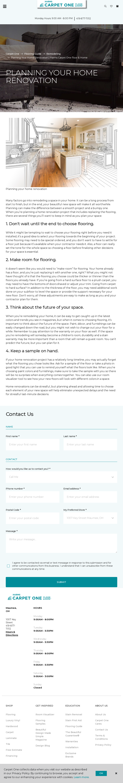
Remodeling (53, 53)
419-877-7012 (83, 18)
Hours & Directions (12, 633)
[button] (105, 6)
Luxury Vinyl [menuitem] (13, 720)
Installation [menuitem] (71, 747)
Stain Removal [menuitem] (73, 714)
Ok (101, 773)
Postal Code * (13, 510)
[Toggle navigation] (5, 6)
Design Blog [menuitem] (43, 745)
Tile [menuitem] (8, 744)
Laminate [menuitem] (11, 738)
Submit (61, 582)
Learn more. (81, 777)
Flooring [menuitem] (10, 714)
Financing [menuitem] (11, 755)
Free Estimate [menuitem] (14, 750)
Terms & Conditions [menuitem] (101, 737)
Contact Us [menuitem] (101, 729)
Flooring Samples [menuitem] (40, 722)
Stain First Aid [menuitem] (73, 720)
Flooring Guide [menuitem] (73, 726)
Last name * (70, 436)
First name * (12, 436)
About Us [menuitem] (100, 714)
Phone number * (15, 489)
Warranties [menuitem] (71, 741)
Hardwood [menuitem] (12, 726)
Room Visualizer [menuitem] (45, 714)
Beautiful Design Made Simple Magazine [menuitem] (43, 734)
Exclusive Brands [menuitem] (70, 755)
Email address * (72, 489)
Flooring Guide (32, 53)
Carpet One (12, 53)
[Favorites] (111, 6)
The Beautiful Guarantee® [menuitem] (73, 734)
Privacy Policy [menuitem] (103, 744)
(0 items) (117, 6)
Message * (11, 531)
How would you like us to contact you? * (28, 469)
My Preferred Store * (74, 510)
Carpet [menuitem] (10, 732)
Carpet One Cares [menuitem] (102, 722)
